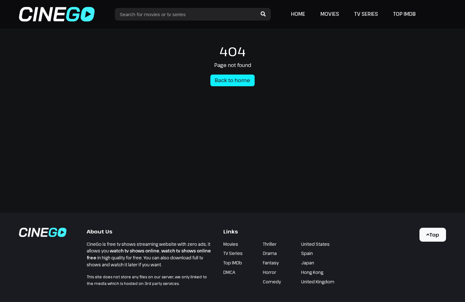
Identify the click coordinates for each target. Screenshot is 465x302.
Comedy (272, 282)
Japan (307, 263)
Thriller (269, 244)
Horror (269, 272)
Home (298, 13)
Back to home (232, 80)
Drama (270, 253)
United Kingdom (317, 282)
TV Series (366, 13)
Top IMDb (404, 13)
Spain (307, 253)
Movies (329, 13)
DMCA (229, 272)
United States (315, 244)
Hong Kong (312, 272)
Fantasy (271, 263)
